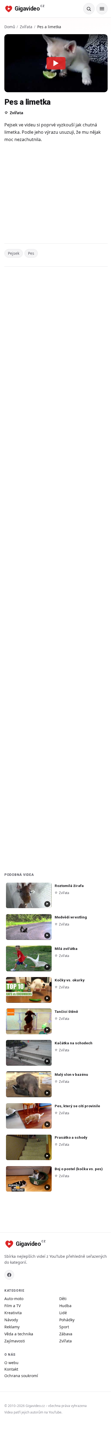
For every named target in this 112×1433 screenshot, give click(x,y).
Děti (63, 1298)
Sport (64, 1326)
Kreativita (13, 1312)
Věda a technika (18, 1333)
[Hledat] (89, 8)
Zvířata (26, 26)
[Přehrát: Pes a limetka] (56, 63)
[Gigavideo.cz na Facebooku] (9, 1275)
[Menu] (102, 8)
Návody (11, 1319)
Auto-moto (13, 1298)
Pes (31, 253)
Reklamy (12, 1326)
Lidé (63, 1312)
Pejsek (13, 253)
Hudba (65, 1305)
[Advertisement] (56, 194)
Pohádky (66, 1319)
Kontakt (11, 1369)
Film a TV (12, 1305)
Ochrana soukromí (21, 1375)
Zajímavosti (14, 1340)
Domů (9, 26)
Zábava (65, 1333)
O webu (11, 1362)
